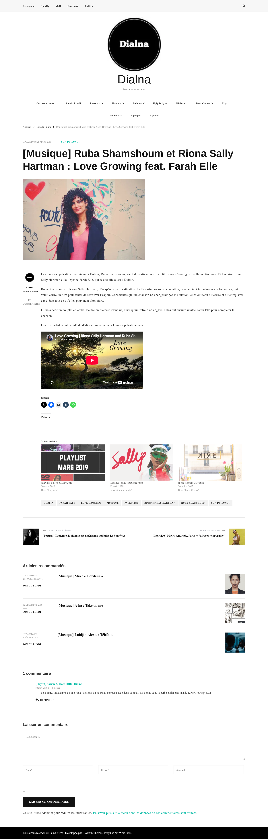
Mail (58, 6)
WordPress (125, 833)
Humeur (117, 103)
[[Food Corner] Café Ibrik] (210, 462)
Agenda (154, 115)
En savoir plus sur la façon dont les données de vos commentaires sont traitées (144, 812)
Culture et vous (45, 103)
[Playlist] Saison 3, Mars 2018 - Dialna (59, 684)
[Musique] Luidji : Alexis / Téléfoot (85, 634)
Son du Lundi (73, 103)
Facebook (72, 6)
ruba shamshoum (193, 502)
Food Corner (203, 103)
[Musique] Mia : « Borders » (80, 576)
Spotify (45, 6)
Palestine (132, 502)
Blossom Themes (92, 833)
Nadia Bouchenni (29, 289)
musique (113, 502)
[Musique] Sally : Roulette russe (126, 482)
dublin (49, 502)
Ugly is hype (160, 103)
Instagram (29, 6)
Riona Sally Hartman (159, 502)
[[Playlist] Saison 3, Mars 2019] (73, 462)
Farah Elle (67, 502)
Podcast (137, 103)
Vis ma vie (116, 115)
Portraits (95, 103)
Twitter (89, 6)
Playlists (227, 103)
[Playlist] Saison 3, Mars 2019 (56, 482)
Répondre (47, 700)
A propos (136, 115)
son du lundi (220, 502)
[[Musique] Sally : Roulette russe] (142, 462)
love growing (91, 502)
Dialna (134, 79)
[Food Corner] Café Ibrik (191, 482)
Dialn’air (181, 103)
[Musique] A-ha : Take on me (80, 605)
